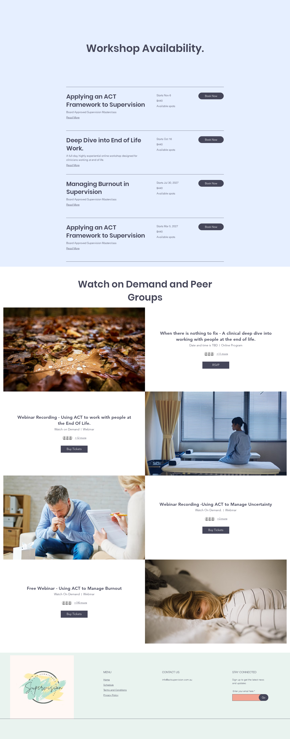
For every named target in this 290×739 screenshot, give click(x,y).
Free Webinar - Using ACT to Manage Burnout (74, 588)
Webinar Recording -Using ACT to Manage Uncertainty (216, 504)
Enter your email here (243, 691)
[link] (107, 101)
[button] (211, 96)
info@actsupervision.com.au (177, 679)
